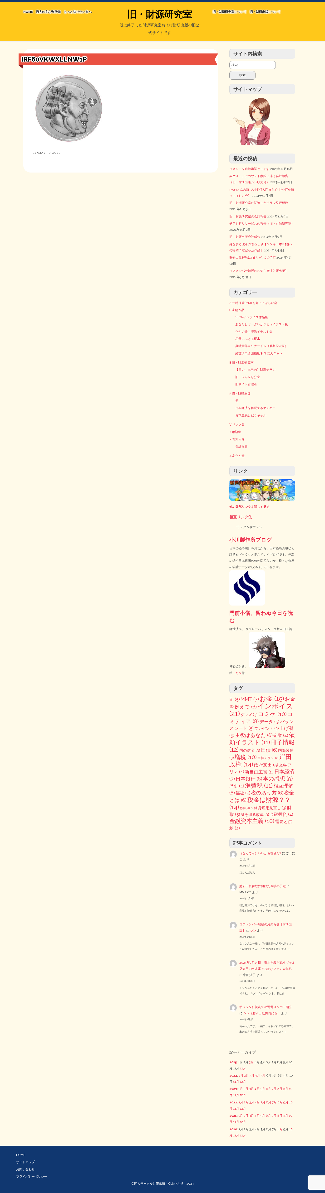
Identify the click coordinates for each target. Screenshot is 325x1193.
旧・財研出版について (265, 12)
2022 (233, 1102)
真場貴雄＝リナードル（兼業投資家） (261, 346)
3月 (251, 1062)
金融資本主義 (251, 821)
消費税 (259, 785)
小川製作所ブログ (250, 540)
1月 (241, 1075)
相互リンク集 (240, 517)
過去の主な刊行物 (48, 12)
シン (253, 930)
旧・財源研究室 (159, 14)
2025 (233, 1062)
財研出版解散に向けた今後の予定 (252, 257)
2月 (246, 1075)
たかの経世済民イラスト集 (253, 331)
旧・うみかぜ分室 (247, 377)
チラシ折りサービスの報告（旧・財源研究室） (261, 223)
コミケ (272, 714)
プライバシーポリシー (31, 1176)
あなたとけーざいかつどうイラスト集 (261, 324)
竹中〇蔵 (246, 808)
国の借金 (249, 750)
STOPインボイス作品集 (251, 317)
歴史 (236, 786)
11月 (236, 1081)
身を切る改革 (255, 814)
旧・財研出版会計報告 (244, 237)
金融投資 (281, 814)
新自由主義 (259, 771)
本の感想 (278, 778)
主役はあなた (254, 735)
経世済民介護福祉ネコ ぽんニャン (258, 353)
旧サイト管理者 (246, 384)
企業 (280, 735)
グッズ (249, 714)
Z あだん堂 (237, 455)
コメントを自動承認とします (249, 169)
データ (269, 721)
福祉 (243, 792)
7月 (274, 1089)
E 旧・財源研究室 (241, 362)
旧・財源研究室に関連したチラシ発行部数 (258, 203)
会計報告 (241, 446)
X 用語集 (235, 432)
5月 (263, 1075)
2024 (233, 1075)
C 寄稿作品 (236, 310)
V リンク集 (237, 424)
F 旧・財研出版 (240, 393)
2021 (233, 1115)
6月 (268, 1089)
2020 (233, 1129)
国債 (269, 750)
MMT (250, 699)
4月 (257, 1075)
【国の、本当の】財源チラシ (255, 369)
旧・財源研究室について (230, 12)
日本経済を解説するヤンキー (255, 408)
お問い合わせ (25, 1169)
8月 (279, 1089)
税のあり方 (267, 793)
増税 (246, 757)
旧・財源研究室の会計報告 (247, 216)
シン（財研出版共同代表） (261, 1013)
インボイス (261, 710)
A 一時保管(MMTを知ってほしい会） (254, 303)
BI (234, 699)
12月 (243, 1068)
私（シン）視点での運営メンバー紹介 (265, 1007)
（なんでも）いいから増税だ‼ (260, 853)
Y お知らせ (237, 439)
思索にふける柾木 (247, 339)
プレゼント (266, 728)
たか (239, 673)
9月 (285, 1089)
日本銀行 (249, 779)
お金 (272, 698)
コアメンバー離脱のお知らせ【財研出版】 (258, 271)
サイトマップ (25, 1162)
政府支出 (266, 765)
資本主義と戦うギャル (250, 415)
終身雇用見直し (270, 808)
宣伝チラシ (268, 758)
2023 (233, 1089)
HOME (28, 12)
